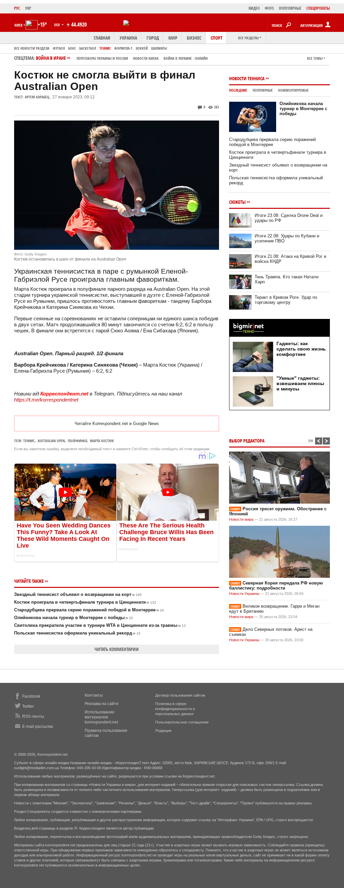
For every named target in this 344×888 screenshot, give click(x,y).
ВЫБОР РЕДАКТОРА (246, 440)
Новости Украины (244, 594)
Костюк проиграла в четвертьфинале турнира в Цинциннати (85, 602)
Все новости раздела (31, 48)
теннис (29, 440)
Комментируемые (293, 90)
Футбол (59, 48)
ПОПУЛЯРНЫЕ (290, 8)
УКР (28, 8)
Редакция (163, 731)
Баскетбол (87, 48)
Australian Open (51, 440)
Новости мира (241, 519)
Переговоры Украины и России (102, 58)
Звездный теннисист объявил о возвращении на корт (78, 594)
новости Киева (146, 58)
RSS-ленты (33, 716)
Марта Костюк (102, 440)
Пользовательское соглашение (182, 722)
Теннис (105, 48)
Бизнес (194, 38)
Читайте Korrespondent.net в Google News (117, 423)
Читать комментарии (116, 649)
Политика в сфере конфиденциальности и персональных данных (175, 709)
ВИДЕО (254, 8)
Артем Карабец (37, 96)
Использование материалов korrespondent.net (101, 717)
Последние (238, 90)
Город (152, 38)
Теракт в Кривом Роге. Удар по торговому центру (286, 300)
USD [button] (57, 24)
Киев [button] (18, 25)
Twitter (28, 706)
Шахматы (159, 48)
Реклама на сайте (102, 703)
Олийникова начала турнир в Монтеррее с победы (73, 617)
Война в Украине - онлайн (186, 58)
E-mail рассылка (37, 726)
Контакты (94, 695)
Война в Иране (122, 58)
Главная (102, 38)
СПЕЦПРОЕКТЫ (318, 8)
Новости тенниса (246, 78)
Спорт (216, 38)
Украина (128, 38)
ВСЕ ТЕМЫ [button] (314, 58)
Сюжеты (237, 202)
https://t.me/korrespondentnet (46, 400)
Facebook (31, 696)
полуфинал (77, 440)
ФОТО (269, 8)
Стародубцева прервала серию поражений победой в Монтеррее (89, 609)
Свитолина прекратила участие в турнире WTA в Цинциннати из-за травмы (100, 625)
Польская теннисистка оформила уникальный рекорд (77, 633)
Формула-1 (123, 48)
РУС (17, 8)
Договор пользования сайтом (180, 695)
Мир (172, 38)
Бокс (72, 48)
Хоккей (142, 48)
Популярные (263, 90)
